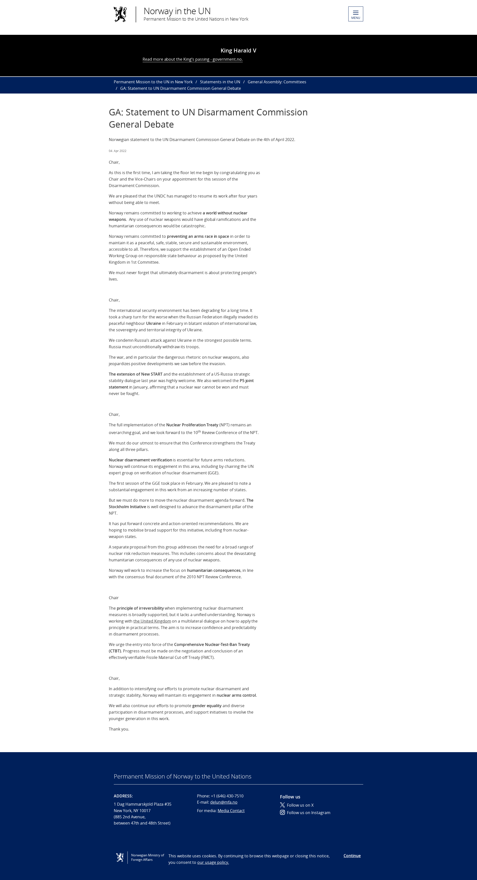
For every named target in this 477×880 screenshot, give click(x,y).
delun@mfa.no (223, 802)
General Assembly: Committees (277, 82)
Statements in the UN (220, 82)
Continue (352, 855)
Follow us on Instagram (308, 812)
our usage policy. (213, 862)
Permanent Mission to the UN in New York (153, 82)
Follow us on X (300, 805)
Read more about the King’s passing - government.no (192, 59)
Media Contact (231, 810)
